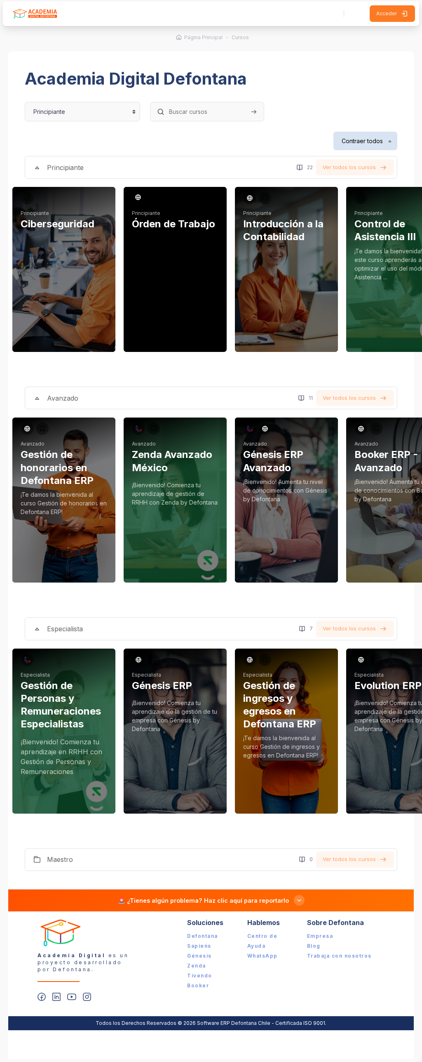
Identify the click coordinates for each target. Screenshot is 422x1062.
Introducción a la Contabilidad (283, 230)
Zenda (196, 966)
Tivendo (199, 975)
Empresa (320, 936)
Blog (314, 946)
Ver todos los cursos (349, 167)
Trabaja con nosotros (339, 956)
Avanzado (62, 398)
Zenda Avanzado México (172, 460)
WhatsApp (262, 956)
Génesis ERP (162, 685)
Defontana (202, 936)
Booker (198, 985)
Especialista (65, 629)
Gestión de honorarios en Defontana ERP (57, 467)
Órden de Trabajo (173, 224)
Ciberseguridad (57, 224)
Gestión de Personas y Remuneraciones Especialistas (61, 705)
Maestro (60, 859)
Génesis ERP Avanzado (273, 460)
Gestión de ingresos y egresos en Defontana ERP (279, 705)
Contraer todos (362, 140)
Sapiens (199, 946)
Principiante (65, 167)
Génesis (199, 956)
